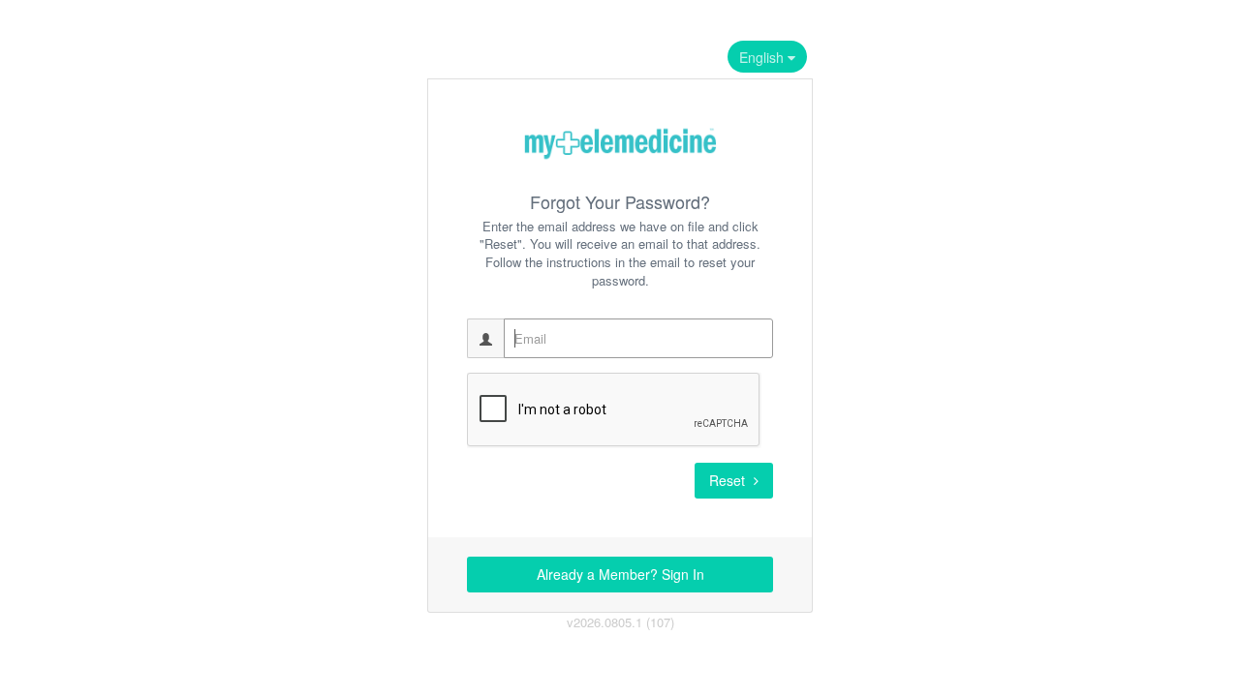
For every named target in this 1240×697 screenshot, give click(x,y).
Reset (729, 480)
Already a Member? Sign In (620, 574)
